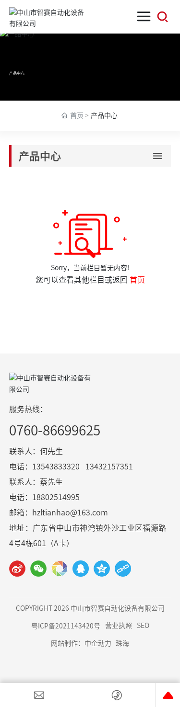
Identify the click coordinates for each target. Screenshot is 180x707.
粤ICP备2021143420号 (65, 626)
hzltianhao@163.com (70, 512)
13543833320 (56, 466)
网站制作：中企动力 (81, 643)
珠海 (122, 643)
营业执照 (118, 625)
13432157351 (109, 466)
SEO (143, 625)
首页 (137, 280)
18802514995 (56, 497)
